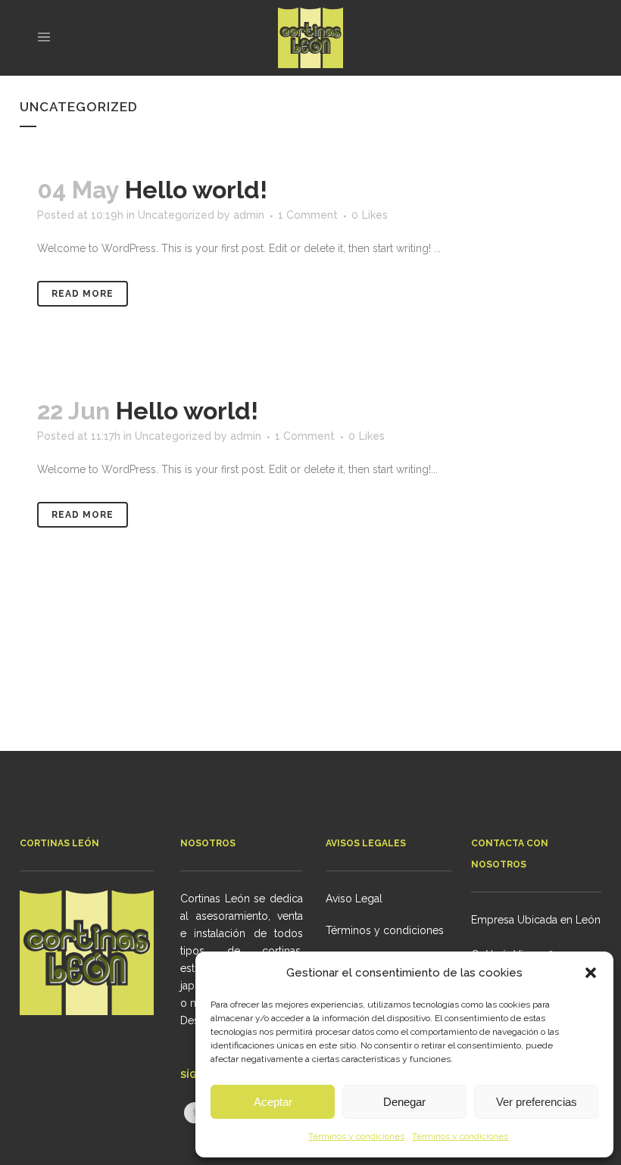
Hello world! (196, 190)
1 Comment (308, 215)
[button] (590, 972)
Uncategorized (176, 215)
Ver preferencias (536, 1101)
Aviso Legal (354, 898)
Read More (82, 293)
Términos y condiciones (356, 1136)
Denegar (404, 1101)
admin (248, 215)
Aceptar (273, 1101)
